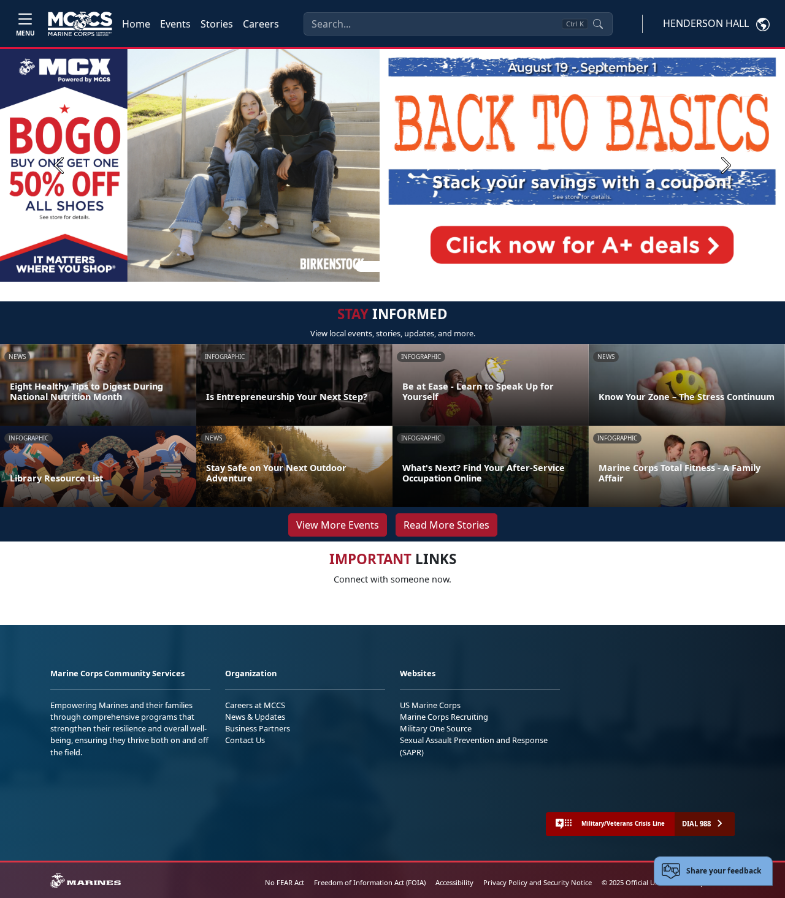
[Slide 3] (409, 266)
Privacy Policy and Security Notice (537, 882)
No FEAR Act (284, 882)
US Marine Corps (430, 705)
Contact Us (245, 739)
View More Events (337, 525)
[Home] (80, 24)
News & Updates (255, 716)
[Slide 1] (370, 266)
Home (136, 24)
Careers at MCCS (255, 705)
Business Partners (257, 728)
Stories (217, 24)
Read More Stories (446, 525)
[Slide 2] (394, 266)
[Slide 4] (424, 266)
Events (175, 24)
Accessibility (454, 882)
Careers (261, 24)
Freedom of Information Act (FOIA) (370, 882)
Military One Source (436, 728)
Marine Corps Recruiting (444, 716)
